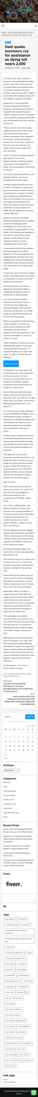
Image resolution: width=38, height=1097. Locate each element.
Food (5, 787)
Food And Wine (10, 1026)
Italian (7, 1066)
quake (5, 676)
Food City (25, 1055)
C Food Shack (9, 992)
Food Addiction (16, 998)
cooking (20, 992)
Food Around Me (23, 1026)
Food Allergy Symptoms (13, 1009)
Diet (27, 992)
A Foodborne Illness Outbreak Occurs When (18, 940)
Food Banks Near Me (12, 1043)
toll (17, 676)
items (14, 1066)
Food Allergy (9, 1004)
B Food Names (21, 970)
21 (23, 746)
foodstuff (28, 1060)
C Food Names (9, 987)
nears (29, 674)
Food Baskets (26, 1043)
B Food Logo (9, 970)
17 (5, 746)
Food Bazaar (9, 1049)
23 (32, 746)
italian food (7, 808)
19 (14, 746)
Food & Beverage (9, 791)
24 (5, 750)
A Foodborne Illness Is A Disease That (18, 925)
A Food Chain (9, 947)
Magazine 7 (25, 1091)
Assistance (11, 674)
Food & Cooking (9, 795)
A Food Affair (22, 919)
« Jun (5, 758)
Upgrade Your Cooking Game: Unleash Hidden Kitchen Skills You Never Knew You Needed (17, 839)
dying (20, 674)
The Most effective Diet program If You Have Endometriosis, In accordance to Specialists (18, 686)
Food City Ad (9, 1060)
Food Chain (20, 1049)
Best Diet (6, 782)
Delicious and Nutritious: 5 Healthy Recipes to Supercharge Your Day (16, 847)
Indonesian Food (9, 804)
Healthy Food (8, 799)
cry (17, 674)
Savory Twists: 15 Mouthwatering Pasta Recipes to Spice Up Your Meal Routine (18, 830)
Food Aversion (10, 1032)
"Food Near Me (10, 919)
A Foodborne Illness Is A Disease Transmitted (16, 932)
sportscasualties (9, 1082)
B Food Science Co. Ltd (12, 981)
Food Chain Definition (12, 1055)
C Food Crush (27, 981)
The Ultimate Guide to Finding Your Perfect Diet (16, 854)
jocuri (5, 1079)
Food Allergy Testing (12, 1015)
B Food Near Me (10, 975)
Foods (18, 1060)
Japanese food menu (11, 812)
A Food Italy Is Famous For (14, 953)
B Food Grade (9, 964)
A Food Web (9, 958)
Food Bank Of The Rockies (14, 1038)
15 (28, 741)
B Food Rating (23, 975)
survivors (11, 676)
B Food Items (21, 964)
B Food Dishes (20, 958)
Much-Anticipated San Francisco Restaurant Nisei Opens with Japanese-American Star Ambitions (19, 699)
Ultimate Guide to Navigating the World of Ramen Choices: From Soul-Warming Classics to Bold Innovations (18, 863)
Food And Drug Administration (15, 1021)
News (8, 42)
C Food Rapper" (22, 987)
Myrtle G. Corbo (13, 68)
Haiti (24, 674)
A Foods (29, 953)
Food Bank (21, 1032)
